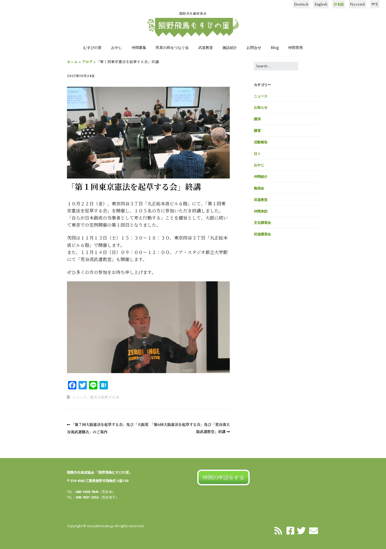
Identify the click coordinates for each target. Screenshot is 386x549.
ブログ (87, 61)
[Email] (313, 530)
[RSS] (278, 530)
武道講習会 (262, 234)
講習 (257, 130)
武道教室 (205, 47)
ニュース (79, 397)
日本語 (338, 4)
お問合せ (254, 47)
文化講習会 (262, 222)
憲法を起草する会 (104, 397)
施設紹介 (229, 47)
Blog (275, 47)
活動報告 (261, 142)
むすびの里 (92, 47)
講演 (257, 118)
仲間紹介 (261, 176)
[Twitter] (301, 530)
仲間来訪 (261, 211)
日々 (257, 153)
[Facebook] (290, 530)
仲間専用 (295, 47)
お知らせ (261, 107)
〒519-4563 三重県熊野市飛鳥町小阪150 (97, 480)
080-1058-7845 (87, 491)
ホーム (72, 61)
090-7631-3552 (87, 497)
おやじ (116, 47)
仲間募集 (139, 47)
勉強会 (259, 188)
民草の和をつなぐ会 (172, 47)
